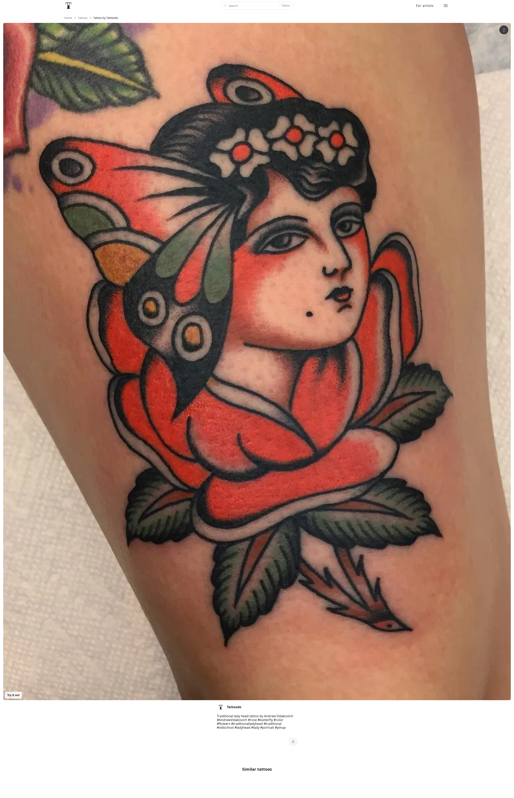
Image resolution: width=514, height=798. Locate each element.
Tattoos (285, 5)
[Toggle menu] (446, 5)
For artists (425, 5)
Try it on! (13, 695)
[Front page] (68, 5)
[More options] (503, 29)
